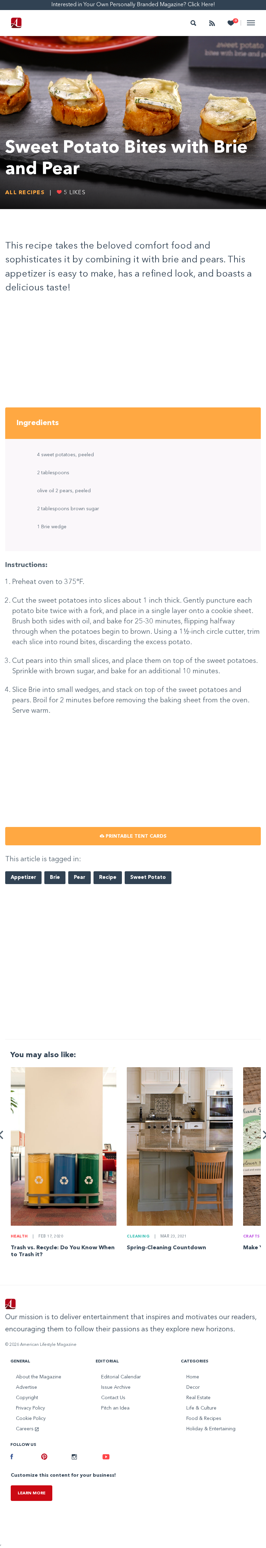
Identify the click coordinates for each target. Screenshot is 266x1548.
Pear (79, 877)
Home (192, 1377)
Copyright (27, 1397)
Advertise (26, 1387)
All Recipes (25, 193)
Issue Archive (116, 1387)
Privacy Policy (30, 1408)
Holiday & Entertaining (211, 1428)
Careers (25, 1428)
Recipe (107, 877)
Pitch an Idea (115, 1408)
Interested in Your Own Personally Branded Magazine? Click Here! (133, 5)
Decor (193, 1387)
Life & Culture (201, 1408)
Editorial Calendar (121, 1377)
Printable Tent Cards (135, 836)
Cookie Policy (31, 1418)
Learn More (31, 1493)
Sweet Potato (148, 877)
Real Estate (198, 1397)
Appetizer (23, 877)
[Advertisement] (133, 353)
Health (19, 1237)
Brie (55, 877)
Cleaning (138, 1237)
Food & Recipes (203, 1418)
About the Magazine (38, 1377)
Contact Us (113, 1397)
